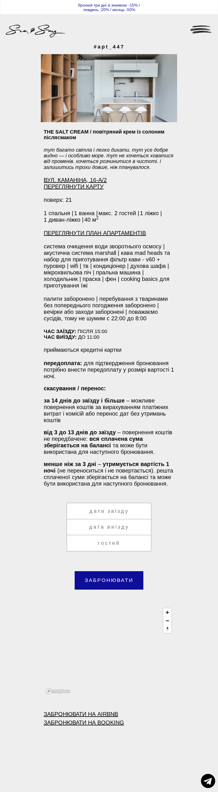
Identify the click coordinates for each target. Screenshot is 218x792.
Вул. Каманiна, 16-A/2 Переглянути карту (75, 183)
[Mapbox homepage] (57, 691)
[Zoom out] (167, 621)
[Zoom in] (167, 612)
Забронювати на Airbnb (81, 714)
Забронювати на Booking (84, 722)
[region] (109, 650)
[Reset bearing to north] (167, 629)
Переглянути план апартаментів (95, 233)
